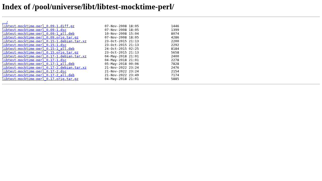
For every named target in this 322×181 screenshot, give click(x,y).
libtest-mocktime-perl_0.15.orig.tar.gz (40, 52)
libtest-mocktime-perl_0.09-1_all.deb (38, 33)
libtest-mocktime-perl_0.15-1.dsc (34, 45)
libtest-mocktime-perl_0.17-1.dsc (34, 60)
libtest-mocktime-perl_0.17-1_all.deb (38, 64)
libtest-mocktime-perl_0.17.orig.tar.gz (40, 79)
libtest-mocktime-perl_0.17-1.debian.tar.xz (44, 56)
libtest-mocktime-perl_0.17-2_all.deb (38, 75)
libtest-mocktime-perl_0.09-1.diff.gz (38, 26)
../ (5, 22)
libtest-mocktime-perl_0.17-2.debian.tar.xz (44, 67)
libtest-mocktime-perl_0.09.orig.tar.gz (40, 37)
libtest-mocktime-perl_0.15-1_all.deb (38, 49)
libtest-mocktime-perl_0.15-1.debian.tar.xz (44, 41)
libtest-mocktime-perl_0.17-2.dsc (34, 71)
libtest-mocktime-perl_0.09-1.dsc (34, 30)
